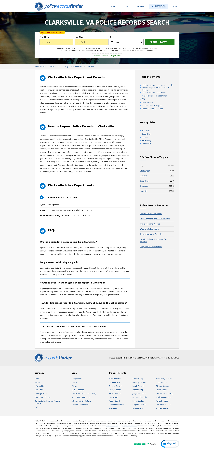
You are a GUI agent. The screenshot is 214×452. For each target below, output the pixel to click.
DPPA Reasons (78, 390)
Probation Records (116, 404)
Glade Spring (145, 171)
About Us (38, 378)
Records (125, 6)
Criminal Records (115, 386)
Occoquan (144, 186)
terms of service (112, 426)
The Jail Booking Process (150, 224)
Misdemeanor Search (164, 397)
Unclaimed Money (163, 404)
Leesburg (145, 137)
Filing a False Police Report (151, 246)
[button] (170, 443)
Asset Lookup (137, 378)
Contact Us (39, 390)
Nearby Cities (147, 102)
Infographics (39, 386)
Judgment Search (139, 393)
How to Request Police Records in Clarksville (155, 88)
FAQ (36, 407)
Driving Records (115, 390)
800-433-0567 (160, 6)
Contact (141, 6)
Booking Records (139, 382)
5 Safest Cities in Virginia (151, 105)
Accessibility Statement (81, 397)
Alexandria (146, 131)
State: (113, 37)
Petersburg (146, 140)
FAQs (144, 99)
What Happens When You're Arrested (155, 219)
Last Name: (80, 37)
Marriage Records (139, 397)
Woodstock (146, 143)
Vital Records (137, 408)
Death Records (138, 386)
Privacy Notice (122, 48)
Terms (74, 382)
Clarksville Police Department (155, 96)
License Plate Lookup (164, 393)
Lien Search (113, 397)
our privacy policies (129, 426)
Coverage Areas (41, 393)
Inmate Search (114, 393)
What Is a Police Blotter (149, 229)
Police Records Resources (152, 109)
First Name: (45, 37)
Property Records (139, 404)
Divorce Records (162, 386)
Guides (37, 382)
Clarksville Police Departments (154, 92)
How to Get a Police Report (151, 213)
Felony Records (162, 390)
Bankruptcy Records (164, 378)
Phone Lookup (138, 401)
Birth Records (114, 382)
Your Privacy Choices (43, 397)
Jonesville (143, 191)
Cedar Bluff (146, 134)
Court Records (161, 382)
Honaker (143, 176)
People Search (114, 401)
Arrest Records (115, 378)
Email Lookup (137, 390)
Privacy (74, 386)
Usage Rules (77, 378)
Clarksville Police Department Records (157, 85)
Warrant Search (162, 408)
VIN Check (113, 408)
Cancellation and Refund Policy (84, 393)
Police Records (162, 401)
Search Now (158, 42)
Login (174, 6)
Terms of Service (107, 48)
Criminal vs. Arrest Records (150, 234)
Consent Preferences (80, 404)
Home (113, 6)
